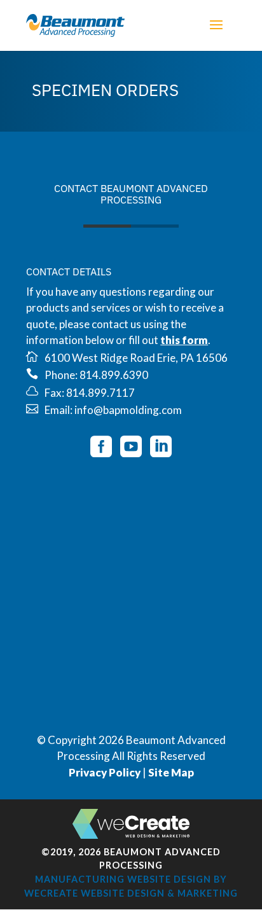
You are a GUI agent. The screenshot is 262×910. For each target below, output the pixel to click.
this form (184, 340)
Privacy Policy (105, 772)
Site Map (171, 772)
